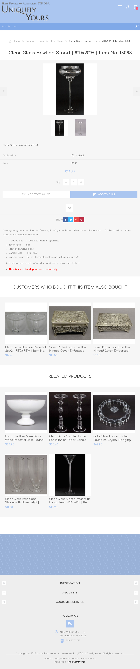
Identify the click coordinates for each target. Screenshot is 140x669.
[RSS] (70, 623)
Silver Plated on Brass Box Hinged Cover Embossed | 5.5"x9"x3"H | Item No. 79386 (112, 351)
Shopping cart (135, 7)
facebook (65, 219)
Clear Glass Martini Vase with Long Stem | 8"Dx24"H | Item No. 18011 (69, 502)
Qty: (58, 182)
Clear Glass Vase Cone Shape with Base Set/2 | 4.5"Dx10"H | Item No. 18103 (23, 502)
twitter (70, 219)
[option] (59, 127)
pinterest (76, 219)
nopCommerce (77, 662)
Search (136, 26)
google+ (81, 219)
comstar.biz (89, 658)
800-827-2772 (73, 640)
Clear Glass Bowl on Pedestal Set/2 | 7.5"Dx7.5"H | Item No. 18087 (25, 351)
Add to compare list (69, 208)
